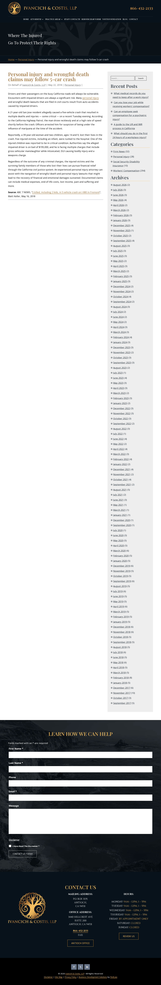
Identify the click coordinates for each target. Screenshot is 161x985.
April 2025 (118, 266)
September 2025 (122, 240)
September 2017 (122, 703)
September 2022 (122, 423)
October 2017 (120, 697)
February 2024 (121, 337)
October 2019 (120, 576)
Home (26, 19)
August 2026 (120, 184)
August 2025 (120, 245)
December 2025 (121, 225)
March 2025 (119, 271)
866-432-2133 (141, 8)
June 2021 (118, 499)
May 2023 (118, 382)
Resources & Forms (91, 19)
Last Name (16, 762)
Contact (133, 19)
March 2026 (119, 210)
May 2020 (118, 540)
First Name (16, 748)
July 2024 (118, 311)
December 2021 (121, 469)
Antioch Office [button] (80, 943)
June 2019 (118, 596)
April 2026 (118, 205)
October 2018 (120, 636)
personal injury (90, 97)
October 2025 (120, 235)
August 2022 (120, 428)
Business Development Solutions (93, 977)
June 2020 (118, 535)
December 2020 (121, 520)
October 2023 (120, 357)
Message (14, 805)
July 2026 (118, 189)
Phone (12, 777)
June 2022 (118, 438)
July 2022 (118, 433)
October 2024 (120, 296)
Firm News (119, 151)
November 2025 (121, 230)
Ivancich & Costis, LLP (34, 84)
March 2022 (119, 454)
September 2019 (122, 581)
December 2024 (121, 286)
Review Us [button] (129, 936)
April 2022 (118, 449)
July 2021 (118, 494)
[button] (158, 969)
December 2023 (121, 347)
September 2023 (122, 362)
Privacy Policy (70, 977)
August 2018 (120, 647)
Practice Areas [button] (52, 19)
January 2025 (120, 281)
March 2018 (119, 672)
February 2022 (121, 459)
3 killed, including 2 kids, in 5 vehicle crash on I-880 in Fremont (66, 192)
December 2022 (121, 408)
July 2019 (118, 591)
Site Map (59, 977)
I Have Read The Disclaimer (25, 846)
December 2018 (121, 626)
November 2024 (121, 291)
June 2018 (118, 657)
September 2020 (122, 525)
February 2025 (121, 276)
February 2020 (121, 555)
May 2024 (118, 321)
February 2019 (121, 616)
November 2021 (121, 474)
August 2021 (120, 489)
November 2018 (121, 631)
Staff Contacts (72, 19)
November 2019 (121, 570)
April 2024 (118, 327)
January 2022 (120, 464)
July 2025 (118, 250)
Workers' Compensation (126, 170)
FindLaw (113, 977)
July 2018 (118, 652)
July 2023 (118, 372)
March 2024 (119, 332)
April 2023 (118, 388)
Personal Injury (73, 84)
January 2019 (120, 621)
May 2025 (118, 260)
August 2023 (120, 367)
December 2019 (121, 565)
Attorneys (35, 19)
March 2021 (119, 510)
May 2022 (118, 443)
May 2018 (118, 662)
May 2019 (118, 601)
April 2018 (118, 667)
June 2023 (118, 377)
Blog (125, 19)
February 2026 (121, 215)
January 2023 (120, 403)
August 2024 (120, 306)
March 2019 (119, 611)
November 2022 (121, 413)
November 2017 (121, 692)
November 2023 (121, 352)
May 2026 (118, 199)
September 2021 (122, 484)
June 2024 (118, 316)
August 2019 (120, 586)
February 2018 (121, 677)
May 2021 (118, 504)
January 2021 (120, 515)
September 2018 (122, 642)
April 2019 (118, 606)
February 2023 (121, 398)
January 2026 (120, 220)
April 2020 (118, 545)
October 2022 (120, 418)
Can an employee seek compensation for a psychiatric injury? (130, 115)
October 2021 (120, 479)
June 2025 (118, 255)
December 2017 (121, 687)
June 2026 (118, 194)
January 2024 (120, 342)
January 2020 (120, 560)
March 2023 (119, 393)
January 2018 (120, 682)
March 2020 (119, 550)
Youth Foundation (111, 19)
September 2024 (122, 301)
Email (13, 791)
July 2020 (118, 530)
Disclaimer (14, 839)
